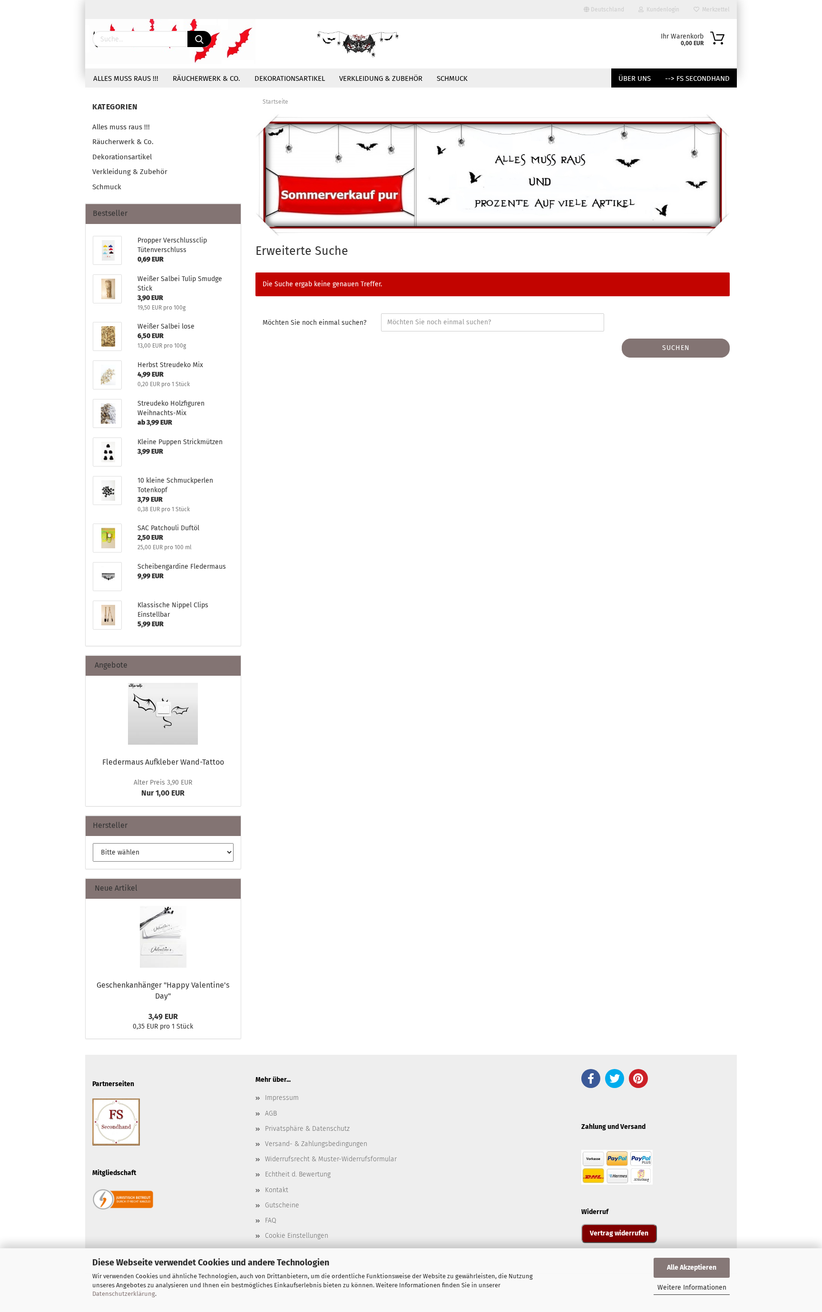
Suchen (676, 348)
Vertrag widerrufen (619, 1233)
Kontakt (276, 1190)
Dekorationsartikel (289, 78)
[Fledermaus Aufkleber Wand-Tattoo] (163, 714)
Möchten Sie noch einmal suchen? (314, 323)
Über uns (634, 78)
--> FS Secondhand (697, 78)
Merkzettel (714, 9)
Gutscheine (282, 1205)
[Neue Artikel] (230, 888)
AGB (271, 1113)
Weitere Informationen (691, 1287)
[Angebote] (230, 665)
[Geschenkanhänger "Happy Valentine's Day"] (163, 937)
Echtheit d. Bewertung (298, 1174)
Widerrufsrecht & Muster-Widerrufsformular (331, 1159)
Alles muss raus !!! (125, 78)
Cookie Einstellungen (296, 1236)
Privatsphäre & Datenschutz (307, 1129)
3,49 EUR (163, 1016)
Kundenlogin (661, 9)
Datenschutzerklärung (123, 1293)
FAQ (270, 1220)
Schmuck (452, 78)
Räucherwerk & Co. (206, 78)
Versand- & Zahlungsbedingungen (316, 1144)
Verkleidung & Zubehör (380, 78)
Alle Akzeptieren (691, 1267)
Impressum (282, 1098)
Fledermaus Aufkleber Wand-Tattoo (163, 762)
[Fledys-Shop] (358, 43)
